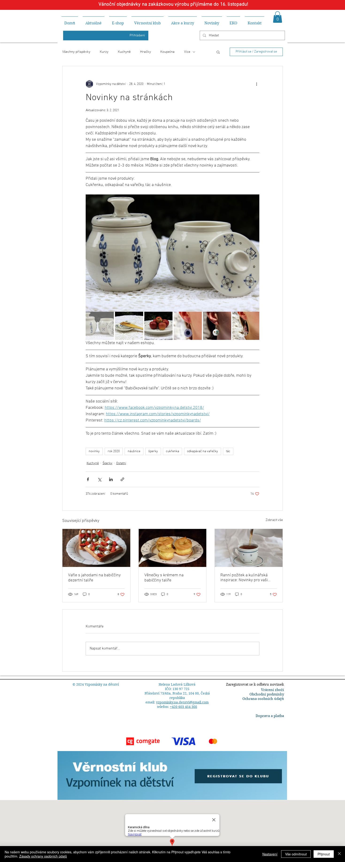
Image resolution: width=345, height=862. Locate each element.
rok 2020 (114, 451)
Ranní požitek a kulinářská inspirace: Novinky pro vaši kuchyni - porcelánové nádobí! (247, 578)
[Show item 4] (188, 326)
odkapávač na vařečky (202, 451)
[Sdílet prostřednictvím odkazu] (122, 479)
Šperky (107, 463)
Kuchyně (124, 52)
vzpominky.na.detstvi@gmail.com (182, 702)
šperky (153, 451)
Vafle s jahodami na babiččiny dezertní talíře (94, 578)
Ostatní (121, 463)
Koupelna (167, 52)
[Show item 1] (100, 326)
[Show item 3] (158, 326)
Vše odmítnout (296, 854)
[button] (277, 17)
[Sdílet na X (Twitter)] (99, 479)
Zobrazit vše (274, 520)
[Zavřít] (339, 854)
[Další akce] (256, 84)
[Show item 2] (129, 326)
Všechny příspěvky (76, 52)
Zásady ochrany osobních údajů (43, 856)
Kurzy (104, 52)
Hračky (145, 52)
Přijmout (324, 854)
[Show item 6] (246, 326)
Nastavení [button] (269, 854)
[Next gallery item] (254, 253)
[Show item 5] (217, 326)
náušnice (134, 451)
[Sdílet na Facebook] (88, 479)
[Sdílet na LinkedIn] (111, 479)
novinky (94, 451)
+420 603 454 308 (183, 707)
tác (228, 451)
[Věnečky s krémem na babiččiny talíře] (173, 548)
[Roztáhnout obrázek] (172, 253)
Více (187, 52)
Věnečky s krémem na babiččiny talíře (164, 578)
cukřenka (172, 451)
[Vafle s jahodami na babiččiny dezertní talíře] (96, 548)
